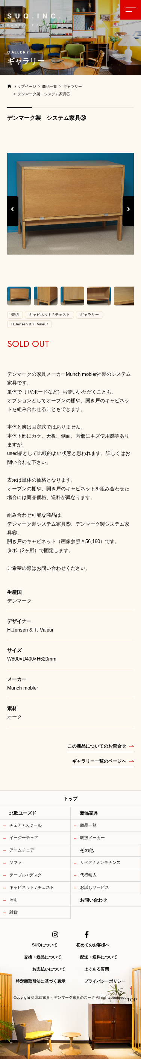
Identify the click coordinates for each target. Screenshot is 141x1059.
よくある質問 (96, 969)
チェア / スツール (25, 825)
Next (129, 217)
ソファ (15, 862)
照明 (13, 899)
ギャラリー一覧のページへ (99, 761)
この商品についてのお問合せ (97, 746)
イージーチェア (23, 837)
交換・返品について (42, 957)
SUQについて (45, 945)
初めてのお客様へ (92, 945)
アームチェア (21, 850)
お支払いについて (48, 969)
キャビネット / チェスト (31, 887)
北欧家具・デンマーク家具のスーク (65, 997)
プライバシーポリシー (105, 981)
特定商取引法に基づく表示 (40, 981)
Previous (12, 217)
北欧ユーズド (22, 813)
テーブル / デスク (25, 875)
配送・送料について (98, 957)
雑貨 (13, 912)
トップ (70, 798)
